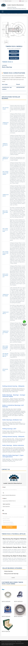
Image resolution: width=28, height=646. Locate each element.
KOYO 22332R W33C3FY (5, 276)
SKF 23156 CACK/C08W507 (5, 253)
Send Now (9, 527)
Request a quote (8, 1)
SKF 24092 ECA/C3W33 (5, 230)
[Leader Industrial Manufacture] (3, 5)
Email (4, 487)
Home (2, 13)
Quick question (6, 504)
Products (6, 13)
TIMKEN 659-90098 (6, 123)
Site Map (14, 641)
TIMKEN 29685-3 (6, 313)
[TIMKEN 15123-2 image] (14, 29)
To (3, 493)
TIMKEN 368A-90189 (6, 295)
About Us (3, 641)
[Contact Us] (24, 323)
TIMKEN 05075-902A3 (6, 333)
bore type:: (5, 84)
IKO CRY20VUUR (5, 108)
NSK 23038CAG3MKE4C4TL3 (5, 348)
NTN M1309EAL (5, 370)
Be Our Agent (14, 58)
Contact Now (14, 51)
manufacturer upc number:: (7, 88)
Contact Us (9, 641)
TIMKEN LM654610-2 (5, 145)
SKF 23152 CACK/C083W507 (5, 173)
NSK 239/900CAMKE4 (5, 212)
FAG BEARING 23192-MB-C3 (5, 355)
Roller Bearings (13, 13)
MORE (13, 577)
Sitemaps (19, 641)
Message (4, 513)
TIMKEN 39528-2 (6, 195)
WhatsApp (14, 54)
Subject (4, 498)
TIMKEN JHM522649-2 (6, 159)
